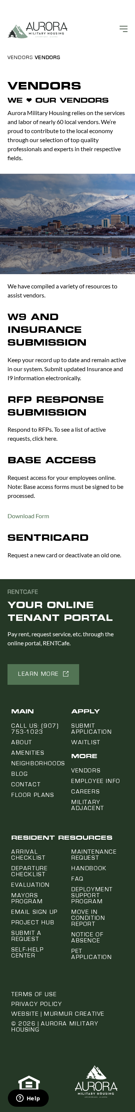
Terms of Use (34, 994)
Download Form (28, 515)
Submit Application (91, 729)
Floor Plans (32, 795)
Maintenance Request (94, 855)
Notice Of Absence (87, 937)
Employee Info (95, 781)
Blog (19, 774)
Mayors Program (27, 898)
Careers (85, 792)
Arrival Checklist (28, 855)
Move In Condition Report (88, 918)
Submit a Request (26, 936)
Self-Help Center (27, 953)
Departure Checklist (29, 871)
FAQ (77, 879)
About (21, 742)
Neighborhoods (38, 763)
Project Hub (33, 922)
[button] (43, 674)
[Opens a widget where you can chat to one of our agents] (28, 1098)
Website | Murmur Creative (58, 1014)
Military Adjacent (87, 805)
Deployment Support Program (92, 895)
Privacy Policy (36, 1004)
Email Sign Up (34, 912)
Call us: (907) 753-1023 (34, 729)
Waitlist (85, 742)
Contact (25, 784)
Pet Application (91, 954)
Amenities (27, 753)
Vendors (20, 57)
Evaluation (30, 885)
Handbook (89, 868)
